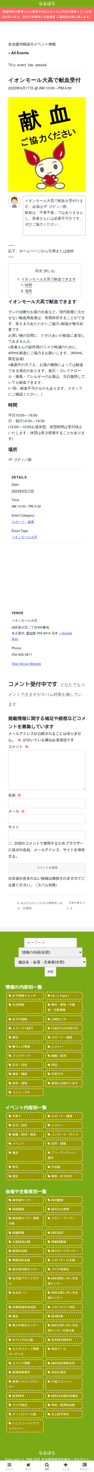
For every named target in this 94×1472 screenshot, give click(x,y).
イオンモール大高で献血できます (48, 279)
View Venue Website (26, 663)
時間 (28, 284)
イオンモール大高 (24, 537)
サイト (13, 827)
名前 (14, 795)
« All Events (18, 52)
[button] (85, 896)
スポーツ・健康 (23, 521)
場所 (28, 290)
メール (16, 811)
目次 (38, 270)
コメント (18, 746)
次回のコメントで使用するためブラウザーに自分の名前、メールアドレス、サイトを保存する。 (46, 849)
